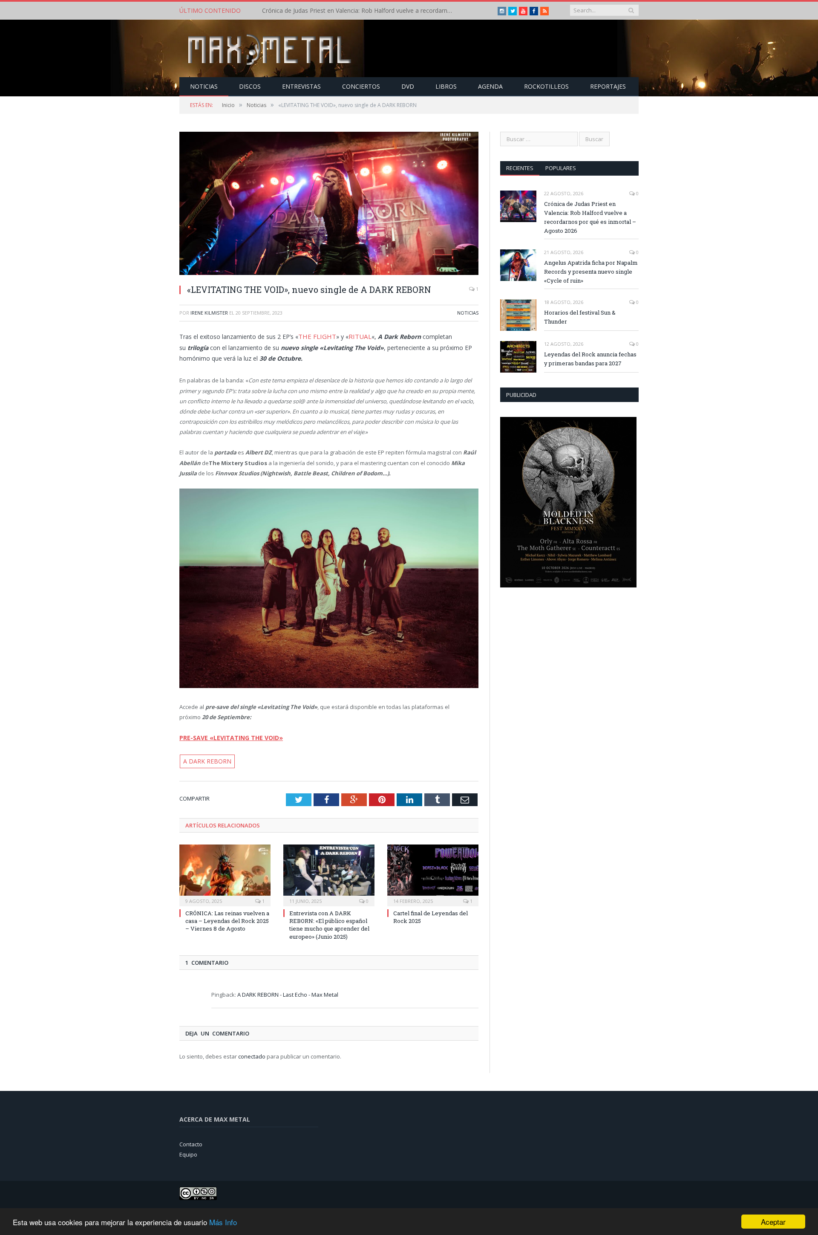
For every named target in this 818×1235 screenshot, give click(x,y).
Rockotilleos (546, 86)
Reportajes (608, 86)
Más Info (223, 1222)
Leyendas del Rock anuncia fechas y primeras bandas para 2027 (590, 358)
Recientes (519, 168)
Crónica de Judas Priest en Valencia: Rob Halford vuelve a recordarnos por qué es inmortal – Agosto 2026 (590, 217)
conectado (251, 1054)
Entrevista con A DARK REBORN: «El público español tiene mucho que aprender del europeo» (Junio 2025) (329, 922)
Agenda (490, 86)
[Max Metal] (270, 48)
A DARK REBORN (204, 759)
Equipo (188, 1152)
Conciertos (361, 86)
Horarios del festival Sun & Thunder (580, 317)
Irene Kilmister (209, 312)
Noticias (204, 86)
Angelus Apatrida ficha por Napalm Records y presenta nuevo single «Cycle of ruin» (360, 10)
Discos (250, 86)
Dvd (407, 86)
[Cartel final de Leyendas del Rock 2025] (432, 872)
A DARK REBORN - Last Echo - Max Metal (287, 992)
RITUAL (355, 336)
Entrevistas (301, 86)
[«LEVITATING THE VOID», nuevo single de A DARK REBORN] (328, 204)
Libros (446, 86)
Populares (560, 168)
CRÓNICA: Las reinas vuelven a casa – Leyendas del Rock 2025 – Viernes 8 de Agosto (227, 918)
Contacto (190, 1141)
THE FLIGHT (315, 336)
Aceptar (773, 1221)
